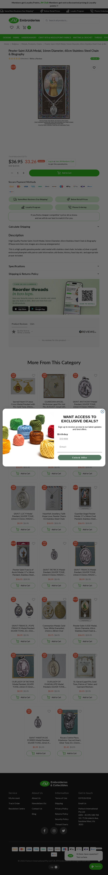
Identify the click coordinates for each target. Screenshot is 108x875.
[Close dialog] (102, 411)
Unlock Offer (79, 457)
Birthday (62, 434)
